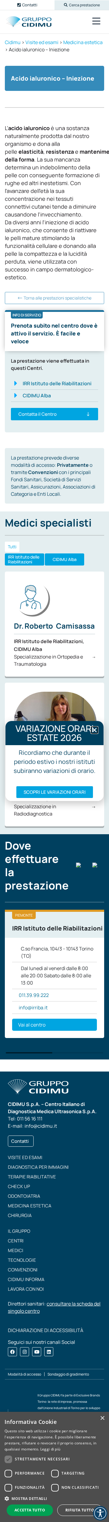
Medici (15, 1250)
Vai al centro (31, 1024)
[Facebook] (12, 1351)
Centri (16, 1241)
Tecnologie (22, 1260)
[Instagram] (24, 1351)
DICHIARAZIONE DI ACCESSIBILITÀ (45, 1330)
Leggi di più (50, 1449)
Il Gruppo (19, 1231)
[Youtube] (36, 1351)
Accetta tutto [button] (30, 1510)
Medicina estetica (29, 1206)
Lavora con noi (26, 1289)
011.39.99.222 (34, 995)
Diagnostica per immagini (38, 1167)
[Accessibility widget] (100, 1513)
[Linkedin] (48, 1351)
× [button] (102, 1418)
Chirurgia (20, 1215)
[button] (81, 5)
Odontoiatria (24, 1196)
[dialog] (54, 1467)
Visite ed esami (25, 1157)
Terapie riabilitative (32, 1177)
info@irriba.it (33, 1007)
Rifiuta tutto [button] (79, 1510)
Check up (19, 1186)
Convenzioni (23, 1270)
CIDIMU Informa (26, 1279)
